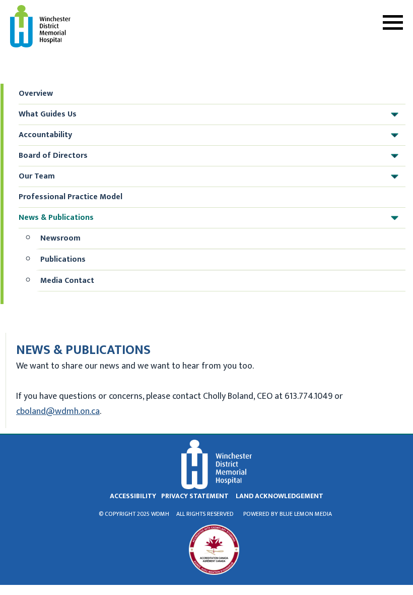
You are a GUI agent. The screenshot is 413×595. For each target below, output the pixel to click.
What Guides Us (207, 114)
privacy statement (195, 496)
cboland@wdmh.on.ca (58, 411)
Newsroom (60, 238)
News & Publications (207, 217)
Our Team (207, 176)
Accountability (207, 135)
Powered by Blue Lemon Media (287, 514)
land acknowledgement (279, 496)
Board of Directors (207, 155)
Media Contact (67, 280)
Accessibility (133, 496)
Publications (63, 259)
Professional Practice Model (70, 197)
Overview (36, 93)
